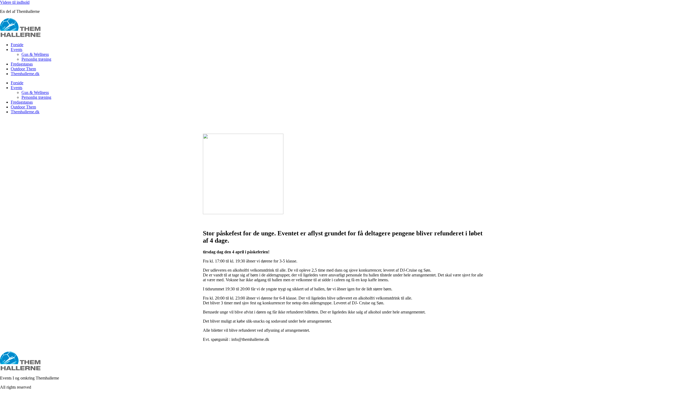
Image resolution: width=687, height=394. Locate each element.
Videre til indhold (15, 2)
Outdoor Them (23, 69)
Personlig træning (36, 59)
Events (16, 49)
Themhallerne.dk (25, 73)
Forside (17, 44)
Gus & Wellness (35, 54)
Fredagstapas (22, 64)
